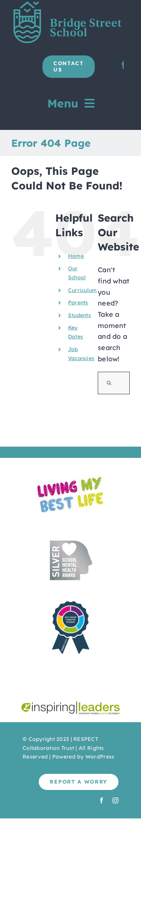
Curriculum (82, 290)
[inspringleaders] (70, 704)
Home (76, 256)
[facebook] (102, 800)
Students (79, 315)
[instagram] (115, 800)
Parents (78, 302)
